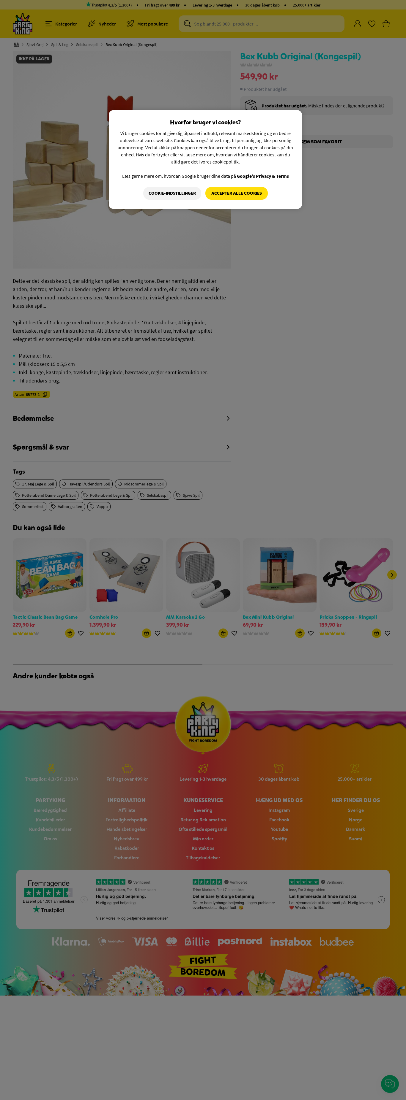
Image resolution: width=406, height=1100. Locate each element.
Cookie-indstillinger (172, 193)
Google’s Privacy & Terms (263, 176)
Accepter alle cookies (236, 193)
